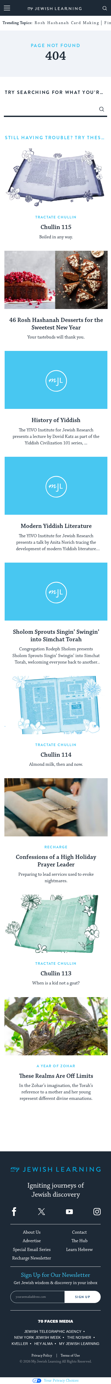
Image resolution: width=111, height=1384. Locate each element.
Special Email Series (32, 1250)
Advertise (32, 1241)
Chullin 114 (56, 755)
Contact (79, 1232)
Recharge (56, 847)
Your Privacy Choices (61, 1380)
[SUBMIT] (101, 110)
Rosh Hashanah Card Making (67, 22)
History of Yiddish (56, 420)
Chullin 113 (56, 973)
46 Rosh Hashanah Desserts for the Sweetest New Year (56, 324)
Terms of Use (70, 1355)
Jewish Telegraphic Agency (52, 1331)
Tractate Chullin (56, 217)
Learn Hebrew (79, 1250)
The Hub (80, 1241)
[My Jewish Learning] (55, 1173)
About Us (32, 1232)
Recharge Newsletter (31, 1258)
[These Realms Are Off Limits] (56, 1026)
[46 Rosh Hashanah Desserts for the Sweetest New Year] (56, 280)
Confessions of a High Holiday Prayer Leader (56, 861)
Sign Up (82, 1297)
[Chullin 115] (56, 177)
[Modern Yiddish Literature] (56, 486)
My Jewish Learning (79, 1344)
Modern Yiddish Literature (56, 526)
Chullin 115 (56, 227)
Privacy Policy (41, 1355)
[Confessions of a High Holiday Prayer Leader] (56, 807)
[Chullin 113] (56, 924)
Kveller (20, 1344)
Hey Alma (43, 1344)
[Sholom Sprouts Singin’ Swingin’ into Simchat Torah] (56, 592)
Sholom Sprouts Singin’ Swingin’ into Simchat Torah (56, 636)
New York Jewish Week (37, 1337)
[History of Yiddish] (56, 380)
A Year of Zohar (56, 1066)
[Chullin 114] (56, 705)
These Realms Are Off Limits (56, 1076)
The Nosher (79, 1337)
